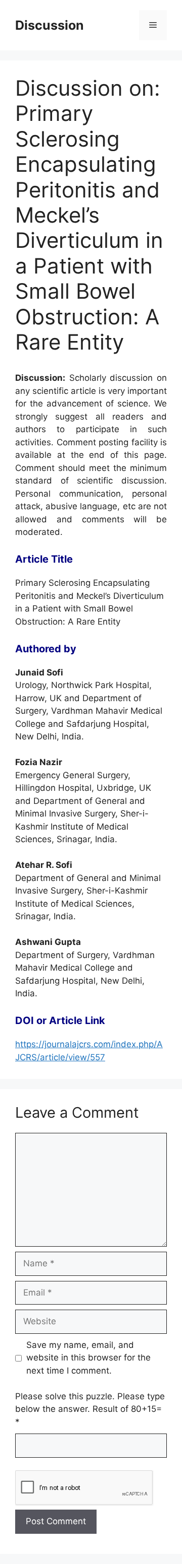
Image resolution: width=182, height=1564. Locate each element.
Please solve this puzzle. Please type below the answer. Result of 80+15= (90, 1409)
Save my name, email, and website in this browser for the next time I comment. (88, 1358)
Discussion (49, 25)
